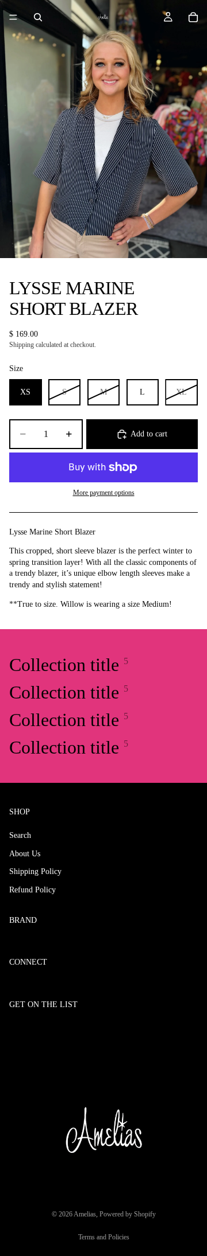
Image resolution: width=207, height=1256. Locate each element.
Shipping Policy (35, 871)
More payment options (104, 493)
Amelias (85, 1214)
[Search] (38, 17)
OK (185, 1028)
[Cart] (193, 17)
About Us (24, 853)
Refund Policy (32, 890)
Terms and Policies (103, 1237)
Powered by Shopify (127, 1214)
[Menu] (13, 17)
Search (20, 835)
